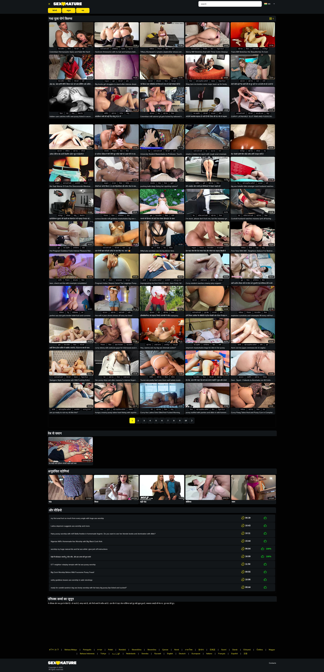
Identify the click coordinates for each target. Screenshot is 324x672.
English (170, 654)
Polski (110, 650)
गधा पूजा (173, 81)
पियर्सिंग (205, 49)
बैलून (268, 113)
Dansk (234, 650)
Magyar (272, 650)
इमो (267, 345)
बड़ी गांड (240, 49)
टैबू (238, 183)
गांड (67, 113)
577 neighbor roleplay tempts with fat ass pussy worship (73, 565)
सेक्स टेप (80, 113)
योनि (173, 49)
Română (122, 650)
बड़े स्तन (150, 81)
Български (196, 654)
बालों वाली (121, 312)
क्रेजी (144, 280)
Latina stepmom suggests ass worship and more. (70, 526)
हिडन (61, 113)
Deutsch (182, 654)
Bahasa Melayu (71, 650)
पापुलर (69, 10)
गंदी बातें (76, 49)
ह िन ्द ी (53, 650)
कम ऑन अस (259, 113)
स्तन (220, 151)
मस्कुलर (107, 81)
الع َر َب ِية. (116, 654)
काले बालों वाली (104, 49)
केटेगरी (55, 10)
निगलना (160, 49)
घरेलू (73, 113)
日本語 (212, 650)
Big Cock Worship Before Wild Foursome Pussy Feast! (72, 572)
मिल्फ (69, 49)
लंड (159, 113)
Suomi (223, 650)
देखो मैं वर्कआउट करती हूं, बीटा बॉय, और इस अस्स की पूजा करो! (71, 557)
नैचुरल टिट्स (220, 49)
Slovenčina (151, 650)
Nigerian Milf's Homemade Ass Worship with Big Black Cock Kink (76, 541)
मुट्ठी (172, 183)
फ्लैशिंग (106, 113)
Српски (165, 650)
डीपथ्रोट (158, 81)
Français (221, 654)
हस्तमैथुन (265, 49)
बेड (149, 151)
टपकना (131, 409)
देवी (152, 248)
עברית (99, 650)
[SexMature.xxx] (67, 4)
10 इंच (114, 183)
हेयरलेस (106, 151)
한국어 (201, 650)
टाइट (257, 248)
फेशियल (152, 49)
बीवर (212, 49)
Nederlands (130, 654)
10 (186, 421)
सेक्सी (158, 248)
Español (234, 654)
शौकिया (67, 151)
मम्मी (83, 81)
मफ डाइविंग (197, 113)
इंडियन (110, 280)
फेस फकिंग (61, 49)
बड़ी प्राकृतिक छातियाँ (202, 81)
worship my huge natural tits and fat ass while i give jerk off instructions (79, 549)
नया (83, 10)
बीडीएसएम (75, 312)
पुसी (204, 183)
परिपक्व (83, 151)
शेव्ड (121, 151)
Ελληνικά (247, 650)
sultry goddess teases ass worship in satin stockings (71, 580)
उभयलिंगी (77, 183)
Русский (157, 654)
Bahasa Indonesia (87, 654)
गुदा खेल (206, 312)
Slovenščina (136, 650)
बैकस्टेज (82, 215)
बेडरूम (123, 49)
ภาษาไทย (188, 650)
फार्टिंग (60, 280)
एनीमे (264, 81)
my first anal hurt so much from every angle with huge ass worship (77, 518)
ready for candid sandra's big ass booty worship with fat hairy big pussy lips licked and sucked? (89, 588)
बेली (83, 49)
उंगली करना (255, 49)
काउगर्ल (213, 113)
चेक (104, 377)
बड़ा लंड (130, 49)
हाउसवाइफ (119, 280)
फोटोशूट (242, 151)
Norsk (176, 650)
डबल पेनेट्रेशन (119, 345)
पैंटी (104, 280)
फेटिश (121, 113)
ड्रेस (127, 81)
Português (87, 650)
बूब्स (114, 81)
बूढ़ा (129, 248)
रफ (206, 151)
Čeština (260, 650)
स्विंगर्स (85, 183)
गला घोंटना (130, 345)
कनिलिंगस (115, 49)
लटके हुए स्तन (177, 280)
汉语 (245, 654)
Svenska (144, 654)
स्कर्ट (257, 81)
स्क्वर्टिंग (249, 377)
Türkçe (103, 654)
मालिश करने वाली (203, 215)
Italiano (209, 654)
